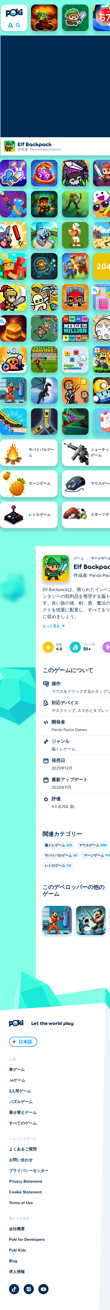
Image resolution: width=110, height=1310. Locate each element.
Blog (13, 1261)
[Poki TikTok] (14, 1289)
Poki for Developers (27, 1240)
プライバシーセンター (29, 1171)
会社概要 (17, 1229)
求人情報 (17, 1272)
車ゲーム (17, 1070)
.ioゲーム (17, 1080)
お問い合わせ (21, 1160)
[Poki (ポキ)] (14, 13)
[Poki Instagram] (29, 1289)
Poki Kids (17, 1250)
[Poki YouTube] (43, 1289)
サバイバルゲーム (61, 855)
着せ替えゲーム (23, 1113)
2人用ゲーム (20, 1091)
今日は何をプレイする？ (17, 25)
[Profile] (10, 25)
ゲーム (79, 558)
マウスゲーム (92, 845)
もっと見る (51, 626)
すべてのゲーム (23, 1123)
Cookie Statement (25, 1192)
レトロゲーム (58, 865)
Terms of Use (21, 1203)
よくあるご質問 (23, 1149)
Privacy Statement (25, 1181)
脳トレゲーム (58, 845)
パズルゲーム (21, 1102)
